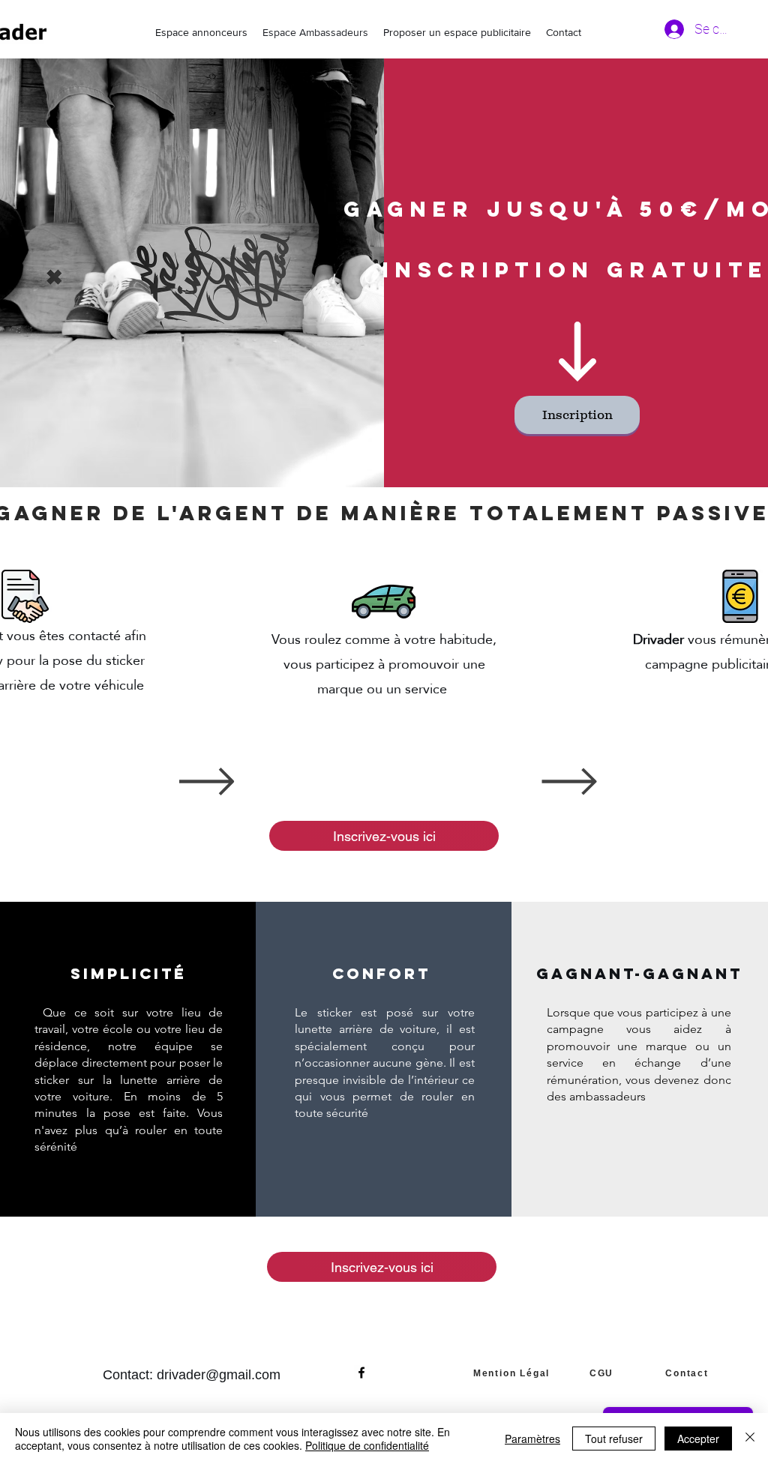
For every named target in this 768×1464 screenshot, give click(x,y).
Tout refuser (614, 1438)
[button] (577, 415)
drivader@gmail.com (218, 1374)
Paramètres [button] (532, 1438)
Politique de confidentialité (367, 1445)
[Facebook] (361, 1372)
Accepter (698, 1438)
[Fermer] (750, 1438)
